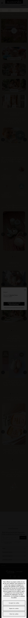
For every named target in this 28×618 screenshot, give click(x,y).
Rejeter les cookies (14, 608)
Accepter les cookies (14, 603)
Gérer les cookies (14, 614)
